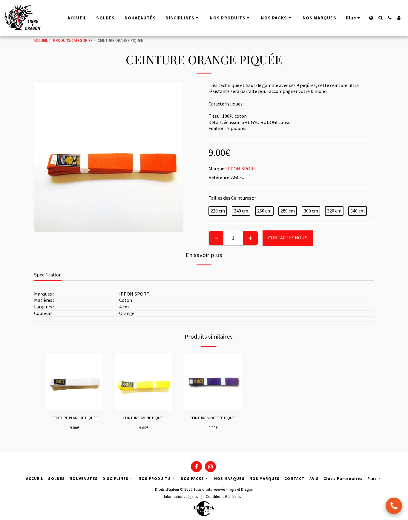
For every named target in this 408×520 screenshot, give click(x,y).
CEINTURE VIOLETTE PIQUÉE (213, 417)
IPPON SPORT (241, 169)
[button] (380, 18)
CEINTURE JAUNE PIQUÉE (144, 417)
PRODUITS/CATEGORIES (72, 40)
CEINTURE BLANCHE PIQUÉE (74, 417)
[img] (74, 381)
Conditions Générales (223, 496)
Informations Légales (181, 496)
